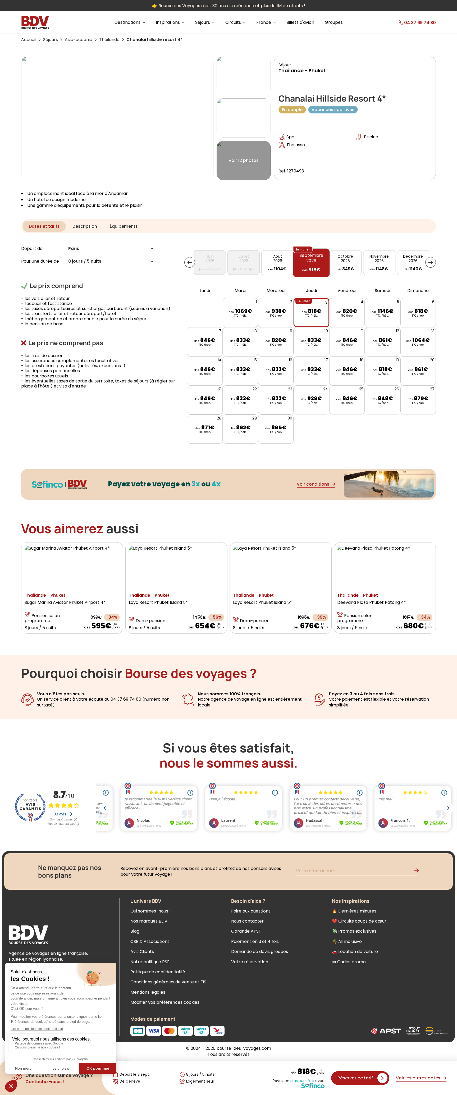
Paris (73, 249)
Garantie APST (246, 931)
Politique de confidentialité (157, 972)
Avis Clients (142, 951)
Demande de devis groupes (259, 951)
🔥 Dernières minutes (354, 911)
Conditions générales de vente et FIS (168, 982)
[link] (407, 22)
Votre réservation (249, 962)
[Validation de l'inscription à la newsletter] (418, 871)
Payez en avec (299, 1081)
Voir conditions (313, 484)
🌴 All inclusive (347, 941)
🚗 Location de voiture (355, 951)
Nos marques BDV (148, 921)
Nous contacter (247, 921)
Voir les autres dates (418, 1078)
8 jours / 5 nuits (84, 261)
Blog (134, 931)
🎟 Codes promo (349, 962)
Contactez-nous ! (44, 1081)
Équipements (124, 226)
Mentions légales (147, 992)
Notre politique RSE (150, 962)
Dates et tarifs (44, 226)
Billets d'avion (300, 22)
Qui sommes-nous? (150, 911)
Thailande (109, 39)
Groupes (334, 22)
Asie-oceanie (78, 39)
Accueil (28, 39)
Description (84, 226)
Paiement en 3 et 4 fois (255, 941)
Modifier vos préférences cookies (164, 1002)
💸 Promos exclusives (354, 931)
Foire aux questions (251, 911)
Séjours (50, 39)
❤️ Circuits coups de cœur (359, 921)
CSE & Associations (150, 941)
